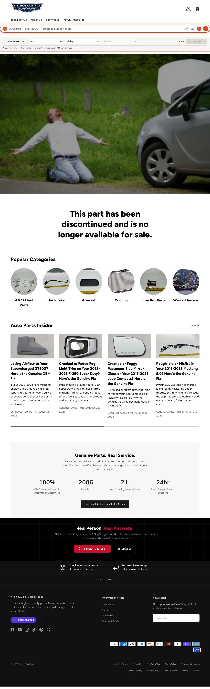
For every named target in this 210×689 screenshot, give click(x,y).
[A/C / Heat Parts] (24, 281)
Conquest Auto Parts (26, 664)
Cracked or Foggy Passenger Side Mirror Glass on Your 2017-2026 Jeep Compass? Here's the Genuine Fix (128, 373)
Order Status (18, 20)
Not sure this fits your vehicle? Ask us (105, 504)
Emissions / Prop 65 (191, 670)
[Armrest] (88, 281)
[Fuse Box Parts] (153, 281)
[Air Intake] (56, 281)
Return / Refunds (74, 20)
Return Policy (170, 664)
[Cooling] (121, 281)
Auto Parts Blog (153, 664)
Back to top (105, 579)
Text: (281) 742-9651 (94, 548)
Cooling (121, 300)
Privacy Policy (153, 670)
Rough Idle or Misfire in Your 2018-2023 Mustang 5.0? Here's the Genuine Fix (177, 371)
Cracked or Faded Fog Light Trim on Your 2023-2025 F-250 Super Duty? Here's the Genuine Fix (79, 371)
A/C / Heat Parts (24, 302)
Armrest (89, 300)
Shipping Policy (135, 670)
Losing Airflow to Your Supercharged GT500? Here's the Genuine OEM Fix (30, 371)
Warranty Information (190, 664)
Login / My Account (120, 664)
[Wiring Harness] (186, 281)
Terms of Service (171, 670)
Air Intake (56, 300)
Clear (182, 41)
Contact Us (53, 20)
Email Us (127, 548)
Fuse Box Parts (154, 300)
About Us (36, 20)
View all (195, 325)
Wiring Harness (186, 300)
